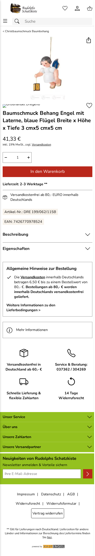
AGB (71, 494)
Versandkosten (41, 145)
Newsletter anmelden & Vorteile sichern (35, 464)
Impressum (26, 494)
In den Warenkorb (47, 171)
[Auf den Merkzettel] (89, 106)
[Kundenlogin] (77, 8)
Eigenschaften (16, 248)
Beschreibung (15, 234)
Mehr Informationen (32, 329)
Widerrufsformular (61, 503)
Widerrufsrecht (28, 503)
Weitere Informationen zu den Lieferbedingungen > (30, 308)
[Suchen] (18, 21)
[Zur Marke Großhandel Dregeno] (21, 106)
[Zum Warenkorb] (89, 8)
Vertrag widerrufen (47, 513)
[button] (88, 41)
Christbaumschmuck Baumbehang (27, 31)
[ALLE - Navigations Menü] (5, 21)
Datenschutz (51, 494)
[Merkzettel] (65, 8)
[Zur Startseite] (24, 8)
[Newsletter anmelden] (87, 473)
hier (49, 537)
